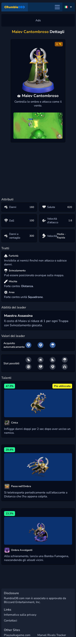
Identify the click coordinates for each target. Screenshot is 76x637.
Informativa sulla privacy (20, 615)
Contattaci (10, 620)
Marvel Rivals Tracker (51, 635)
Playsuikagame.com (17, 635)
